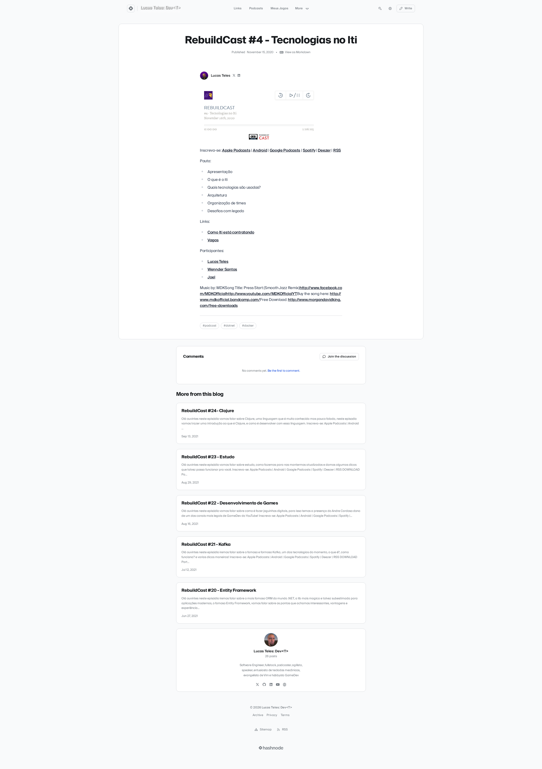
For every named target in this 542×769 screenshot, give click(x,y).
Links (238, 8)
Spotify (309, 150)
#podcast (209, 325)
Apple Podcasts (236, 150)
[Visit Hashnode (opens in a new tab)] (271, 748)
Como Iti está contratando (230, 232)
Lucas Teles (220, 75)
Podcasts (256, 8)
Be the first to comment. (284, 370)
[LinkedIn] (239, 75)
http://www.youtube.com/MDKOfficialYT (261, 294)
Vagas (213, 240)
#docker (248, 325)
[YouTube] (278, 684)
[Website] (284, 684)
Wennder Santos (222, 269)
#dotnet (229, 325)
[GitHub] (264, 684)
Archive (258, 715)
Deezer (324, 150)
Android (260, 150)
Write (408, 8)
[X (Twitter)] (234, 75)
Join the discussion (342, 356)
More (299, 8)
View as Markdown (297, 52)
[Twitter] (257, 684)
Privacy (272, 715)
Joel (211, 277)
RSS (337, 150)
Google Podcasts (285, 150)
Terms (285, 715)
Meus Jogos (279, 8)
